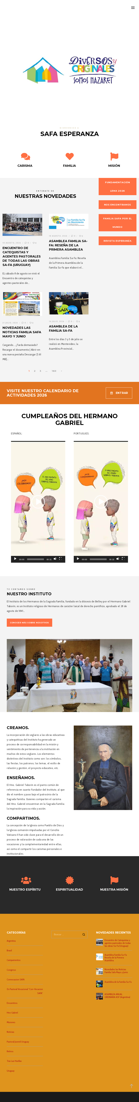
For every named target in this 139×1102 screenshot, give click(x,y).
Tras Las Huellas (14, 1060)
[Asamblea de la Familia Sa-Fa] (99, 984)
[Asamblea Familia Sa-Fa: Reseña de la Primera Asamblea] (99, 956)
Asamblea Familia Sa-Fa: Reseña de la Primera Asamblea (116, 957)
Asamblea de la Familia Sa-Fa (118, 982)
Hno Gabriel (12, 1012)
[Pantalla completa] (60, 558)
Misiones (11, 1022)
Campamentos (14, 960)
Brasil (9, 950)
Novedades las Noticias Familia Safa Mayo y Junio (116, 971)
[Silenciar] (55, 558)
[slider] (35, 559)
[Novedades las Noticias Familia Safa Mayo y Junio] (99, 971)
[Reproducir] (15, 558)
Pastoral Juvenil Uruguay (18, 1041)
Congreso (11, 969)
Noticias (10, 1031)
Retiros (10, 1051)
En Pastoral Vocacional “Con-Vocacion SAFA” (25, 991)
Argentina (11, 940)
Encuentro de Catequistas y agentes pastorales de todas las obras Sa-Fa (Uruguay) (118, 943)
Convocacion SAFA (16, 979)
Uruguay (10, 1070)
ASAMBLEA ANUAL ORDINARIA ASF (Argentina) (117, 996)
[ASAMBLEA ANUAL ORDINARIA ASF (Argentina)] (99, 996)
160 (54, 371)
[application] (38, 502)
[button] (38, 502)
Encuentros (12, 1003)
